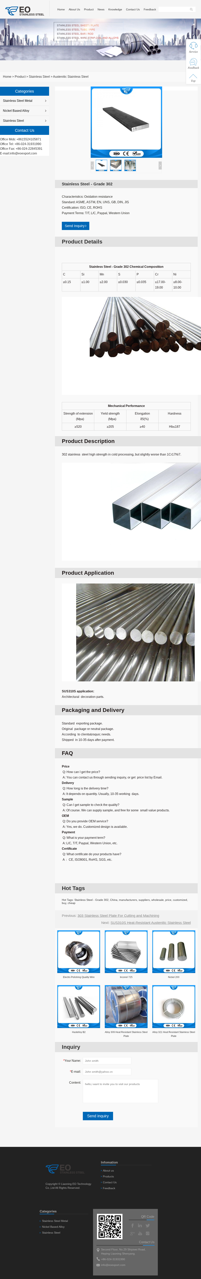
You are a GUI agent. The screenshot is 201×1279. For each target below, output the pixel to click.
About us (108, 1170)
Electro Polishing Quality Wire (79, 977)
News (101, 9)
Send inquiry (98, 1116)
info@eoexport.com (23, 153)
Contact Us (133, 9)
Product (89, 9)
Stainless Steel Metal (17, 100)
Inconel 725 (126, 977)
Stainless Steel (39, 76)
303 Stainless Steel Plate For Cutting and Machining (118, 916)
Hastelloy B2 (79, 1032)
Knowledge (115, 9)
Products (108, 1176)
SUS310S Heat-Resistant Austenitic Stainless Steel (151, 923)
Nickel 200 (173, 977)
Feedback (150, 9)
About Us (74, 9)
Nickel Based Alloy (16, 110)
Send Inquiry (75, 226)
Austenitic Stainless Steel (71, 76)
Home (61, 9)
